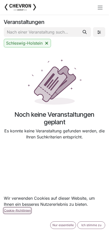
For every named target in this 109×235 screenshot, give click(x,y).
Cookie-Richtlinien (17, 210)
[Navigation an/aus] (100, 7)
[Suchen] (84, 32)
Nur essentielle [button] (63, 225)
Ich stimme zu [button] (91, 225)
